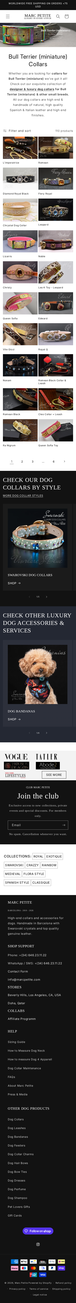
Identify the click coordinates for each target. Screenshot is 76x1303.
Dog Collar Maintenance (24, 1068)
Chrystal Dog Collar (15, 225)
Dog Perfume (17, 1189)
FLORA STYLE (34, 874)
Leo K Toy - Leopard (50, 287)
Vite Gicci (9, 349)
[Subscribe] (63, 825)
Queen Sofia (10, 318)
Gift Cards (15, 1215)
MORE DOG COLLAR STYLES (23, 495)
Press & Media (18, 1094)
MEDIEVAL (12, 874)
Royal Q (43, 349)
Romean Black (11, 414)
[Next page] (64, 461)
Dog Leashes (17, 1128)
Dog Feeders (16, 1145)
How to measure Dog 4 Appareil (30, 1059)
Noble (41, 256)
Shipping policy (61, 1289)
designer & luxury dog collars (32, 89)
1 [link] (11, 461)
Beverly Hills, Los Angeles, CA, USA (34, 995)
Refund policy (64, 1283)
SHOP (12, 583)
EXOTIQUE (54, 856)
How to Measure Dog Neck (26, 1050)
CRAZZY (33, 865)
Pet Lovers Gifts (19, 1206)
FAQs (11, 1077)
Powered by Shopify (40, 1283)
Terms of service (38, 1289)
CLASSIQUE (41, 882)
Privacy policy (17, 1289)
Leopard (43, 224)
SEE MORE (54, 775)
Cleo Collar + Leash (50, 414)
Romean (43, 162)
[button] (8, 16)
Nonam (7, 380)
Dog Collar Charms (21, 1154)
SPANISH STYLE (17, 882)
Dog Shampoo (17, 1197)
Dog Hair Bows (18, 1163)
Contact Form (18, 971)
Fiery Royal (45, 193)
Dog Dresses (16, 1180)
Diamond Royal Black (16, 193)
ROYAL (38, 856)
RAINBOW (49, 865)
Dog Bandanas (18, 1136)
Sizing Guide (16, 1041)
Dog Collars (16, 1119)
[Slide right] (46, 597)
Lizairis (7, 256)
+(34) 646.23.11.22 (33, 955)
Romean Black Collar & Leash (52, 382)
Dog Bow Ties (17, 1171)
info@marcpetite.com (24, 979)
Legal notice (40, 1294)
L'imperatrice (11, 162)
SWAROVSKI (14, 865)
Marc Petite (21, 1283)
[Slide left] (29, 597)
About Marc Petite (20, 1085)
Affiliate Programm (22, 1019)
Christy (7, 287)
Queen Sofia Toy (48, 445)
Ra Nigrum (9, 445)
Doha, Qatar (16, 1003)
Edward (43, 318)
